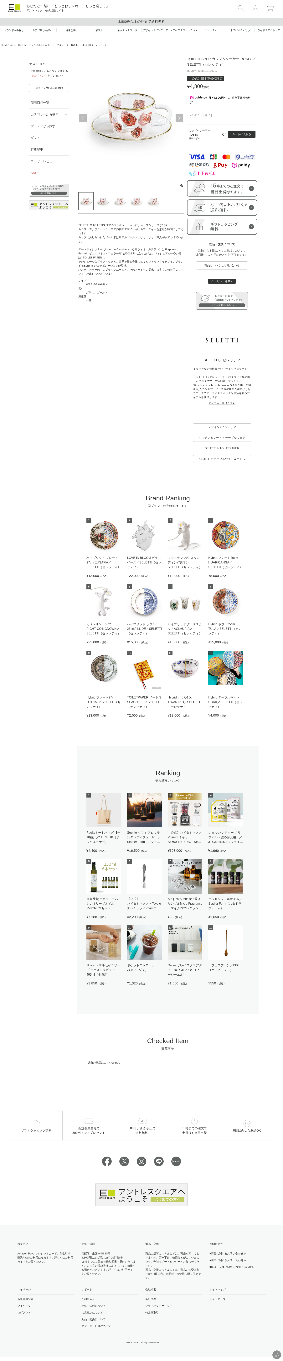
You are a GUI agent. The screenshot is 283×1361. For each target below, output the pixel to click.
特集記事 (37, 149)
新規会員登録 (25, 1299)
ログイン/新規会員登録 (49, 87)
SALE (35, 173)
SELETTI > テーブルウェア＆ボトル (222, 458)
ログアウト (24, 1312)
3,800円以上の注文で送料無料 (141, 21)
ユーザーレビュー (43, 161)
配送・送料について (93, 1305)
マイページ (24, 1305)
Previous (83, 118)
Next (179, 118)
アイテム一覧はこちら (221, 403)
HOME (4, 45)
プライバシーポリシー (158, 1305)
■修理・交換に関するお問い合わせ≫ (231, 1266)
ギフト (35, 137)
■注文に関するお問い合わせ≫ (227, 1260)
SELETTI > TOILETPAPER (222, 448)
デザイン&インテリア (222, 427)
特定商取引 (152, 1312)
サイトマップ (217, 1299)
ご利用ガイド (127, 1269)
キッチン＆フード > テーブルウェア (222, 437)
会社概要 (150, 1299)
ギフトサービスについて (96, 1326)
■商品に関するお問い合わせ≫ (227, 1253)
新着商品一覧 (40, 102)
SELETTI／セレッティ (21, 45)
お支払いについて (92, 1312)
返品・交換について (93, 1319)
